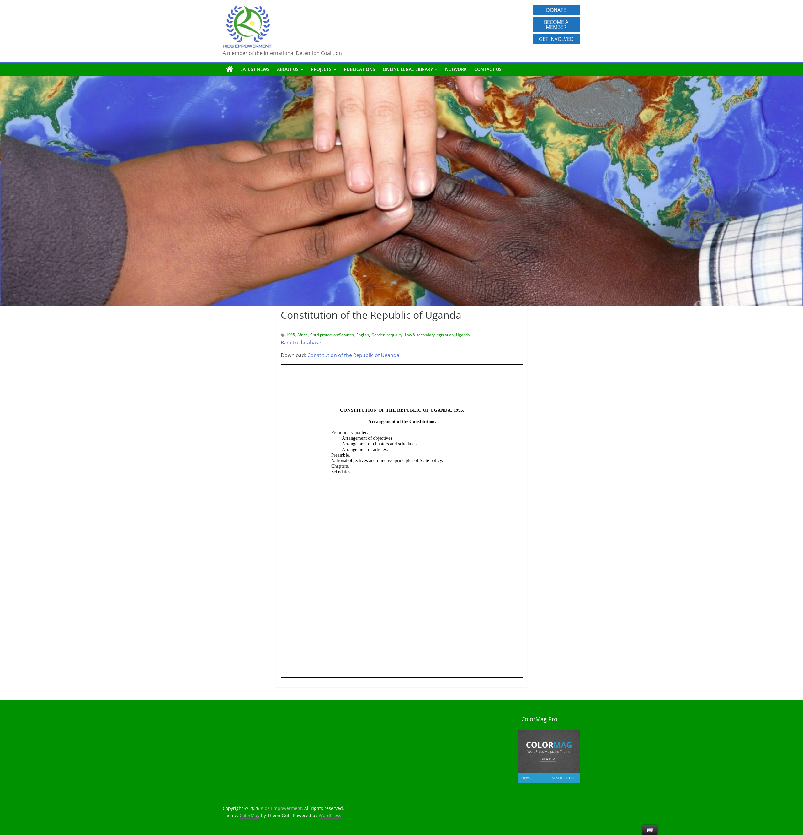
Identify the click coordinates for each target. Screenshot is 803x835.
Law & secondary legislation (429, 335)
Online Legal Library (408, 69)
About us (288, 69)
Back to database (301, 342)
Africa (302, 335)
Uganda (463, 335)
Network (456, 69)
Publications (359, 69)
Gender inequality (386, 335)
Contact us (488, 69)
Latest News (254, 69)
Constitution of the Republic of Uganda (353, 355)
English (362, 335)
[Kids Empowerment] (230, 69)
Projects (321, 69)
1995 (290, 335)
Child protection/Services (332, 335)
